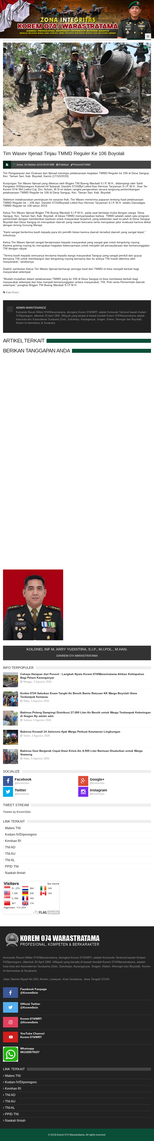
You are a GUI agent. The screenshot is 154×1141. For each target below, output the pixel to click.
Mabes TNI (13, 828)
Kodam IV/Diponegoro (21, 834)
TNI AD (10, 847)
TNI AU (10, 853)
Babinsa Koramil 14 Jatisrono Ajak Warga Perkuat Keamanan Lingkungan (70, 731)
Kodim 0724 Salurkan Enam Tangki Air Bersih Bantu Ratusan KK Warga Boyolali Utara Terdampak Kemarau (78, 695)
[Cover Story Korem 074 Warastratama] (77, 19)
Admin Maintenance (31, 307)
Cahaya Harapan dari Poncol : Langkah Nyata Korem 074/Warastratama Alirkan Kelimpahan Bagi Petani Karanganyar (82, 675)
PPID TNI (12, 866)
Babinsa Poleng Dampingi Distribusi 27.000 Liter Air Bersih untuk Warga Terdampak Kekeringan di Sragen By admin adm (85, 714)
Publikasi (64, 164)
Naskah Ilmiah (15, 873)
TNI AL (10, 860)
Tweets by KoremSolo (17, 811)
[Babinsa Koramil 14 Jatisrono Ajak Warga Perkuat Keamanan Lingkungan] (10, 737)
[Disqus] (77, 409)
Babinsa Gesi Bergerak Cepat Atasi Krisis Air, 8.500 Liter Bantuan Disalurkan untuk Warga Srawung (81, 752)
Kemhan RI (13, 841)
